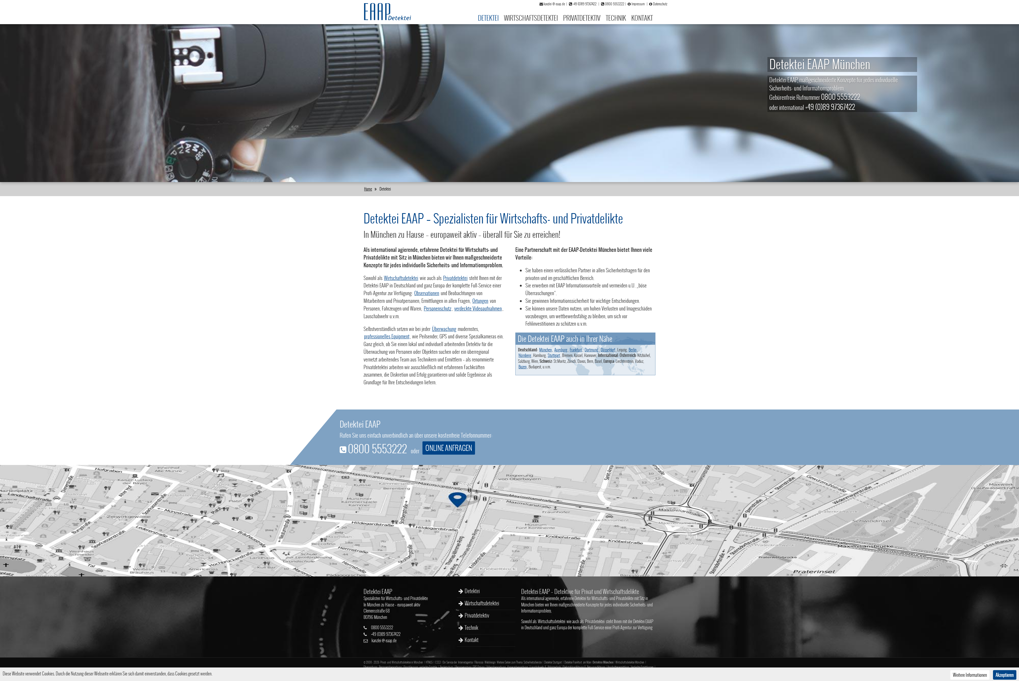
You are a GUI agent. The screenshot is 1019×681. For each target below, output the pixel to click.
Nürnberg (525, 355)
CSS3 (438, 662)
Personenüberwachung (390, 667)
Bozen (522, 367)
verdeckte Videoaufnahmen (478, 308)
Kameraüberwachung (517, 667)
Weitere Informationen (970, 674)
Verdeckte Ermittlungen (642, 667)
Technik (616, 18)
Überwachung (444, 329)
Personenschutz (437, 308)
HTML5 (429, 662)
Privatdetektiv (582, 18)
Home (368, 189)
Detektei (488, 18)
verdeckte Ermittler (428, 667)
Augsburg (560, 350)
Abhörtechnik (554, 667)
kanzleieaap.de (384, 640)
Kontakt (642, 18)
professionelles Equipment (386, 336)
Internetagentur (465, 662)
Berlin (632, 350)
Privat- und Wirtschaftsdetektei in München (401, 662)
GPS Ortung (479, 667)
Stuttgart (554, 355)
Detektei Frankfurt (573, 662)
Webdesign (490, 662)
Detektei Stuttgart (553, 662)
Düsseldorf (608, 350)
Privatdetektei (455, 278)
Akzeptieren (1005, 674)
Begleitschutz (446, 667)
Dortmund (591, 350)
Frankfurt (576, 350)
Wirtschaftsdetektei (531, 18)
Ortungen (480, 300)
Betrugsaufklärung (596, 667)
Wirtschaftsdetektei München (629, 662)
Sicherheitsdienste (533, 662)
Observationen (426, 293)
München (545, 350)
